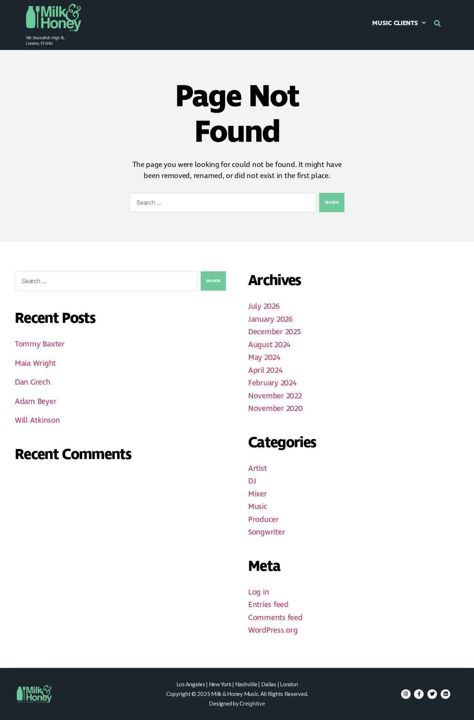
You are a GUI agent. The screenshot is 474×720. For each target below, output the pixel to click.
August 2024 (269, 345)
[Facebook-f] (419, 694)
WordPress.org (273, 630)
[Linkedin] (445, 694)
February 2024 (272, 383)
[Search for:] (221, 204)
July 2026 (264, 306)
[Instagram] (406, 694)
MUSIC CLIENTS (395, 23)
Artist (257, 468)
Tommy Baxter (40, 344)
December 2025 (274, 332)
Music (257, 507)
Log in (258, 592)
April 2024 (265, 370)
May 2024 (264, 357)
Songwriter (266, 532)
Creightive (252, 704)
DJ (252, 481)
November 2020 (275, 408)
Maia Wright (35, 363)
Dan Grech (32, 382)
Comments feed (275, 618)
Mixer (257, 494)
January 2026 (270, 319)
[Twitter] (432, 694)
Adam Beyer (35, 401)
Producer (263, 520)
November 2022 (275, 396)
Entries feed (268, 605)
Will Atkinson (37, 420)
